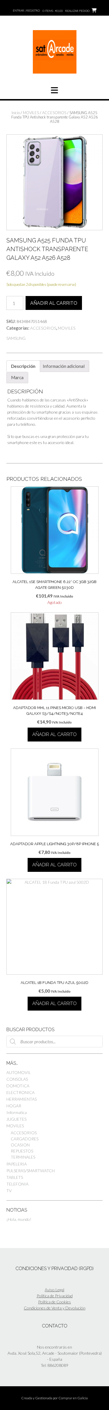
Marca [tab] (17, 377)
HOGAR (13, 1105)
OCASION (20, 1144)
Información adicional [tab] (64, 366)
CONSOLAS (17, 1079)
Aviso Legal (54, 1289)
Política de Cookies (54, 1301)
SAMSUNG (16, 338)
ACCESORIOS (54, 112)
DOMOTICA (17, 1085)
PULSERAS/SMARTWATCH (30, 1170)
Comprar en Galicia (73, 1398)
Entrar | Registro (26, 10)
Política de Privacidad (55, 1295)
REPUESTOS (22, 1150)
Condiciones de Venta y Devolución (54, 1307)
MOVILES (31, 112)
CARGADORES (24, 1138)
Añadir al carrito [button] (54, 734)
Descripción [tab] (23, 366)
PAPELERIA (16, 1163)
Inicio (16, 112)
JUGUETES (16, 1119)
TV (9, 1190)
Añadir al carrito (53, 303)
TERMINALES (23, 1157)
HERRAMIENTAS (21, 1099)
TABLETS (14, 1177)
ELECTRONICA (20, 1092)
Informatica (16, 1112)
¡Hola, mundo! (18, 1219)
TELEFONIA (17, 1183)
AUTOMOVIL (18, 1072)
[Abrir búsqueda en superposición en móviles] (54, 1041)
